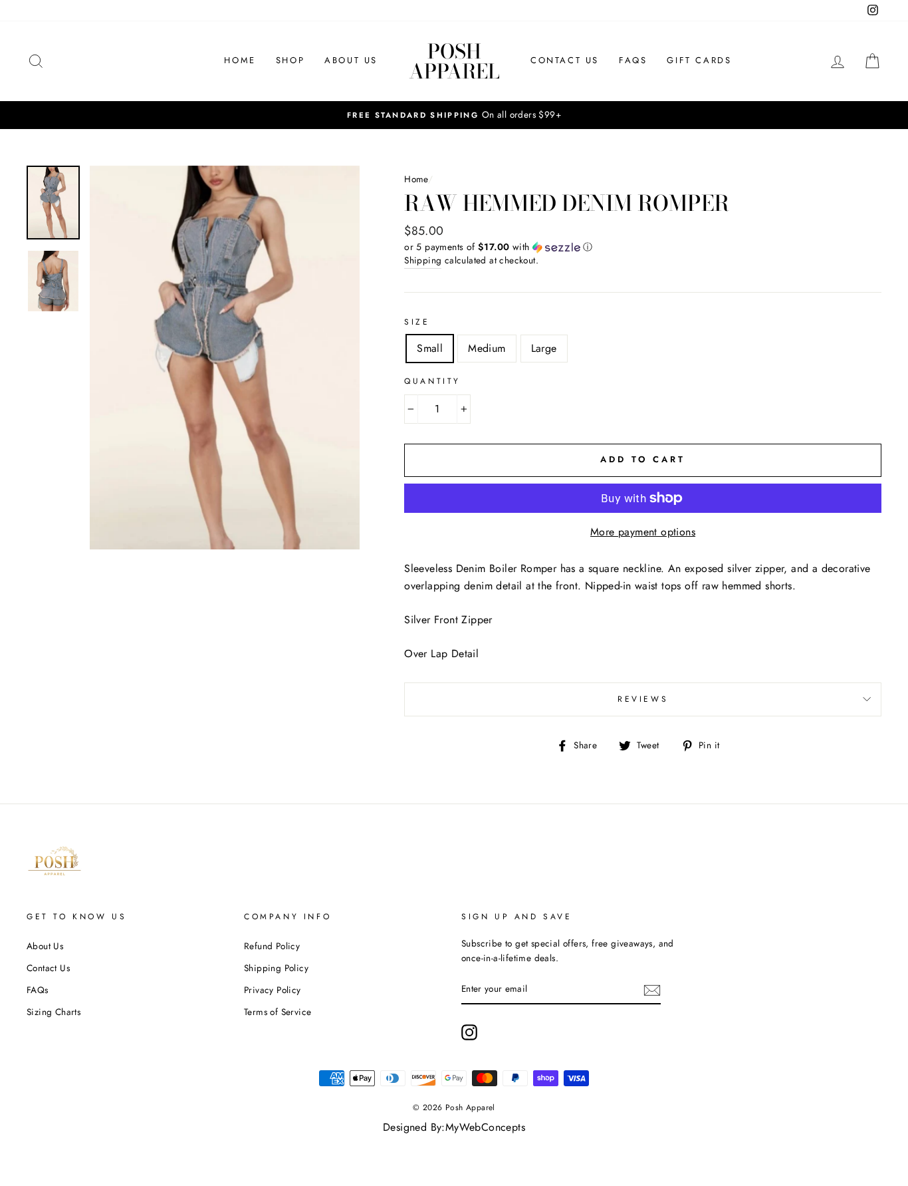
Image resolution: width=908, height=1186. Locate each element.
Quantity (432, 381)
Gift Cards (699, 60)
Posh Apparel (454, 61)
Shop (290, 60)
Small (430, 348)
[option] (454, 115)
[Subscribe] (652, 989)
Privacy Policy (272, 989)
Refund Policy (272, 946)
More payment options (642, 531)
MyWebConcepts (485, 1127)
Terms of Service (277, 1011)
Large (544, 348)
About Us (351, 60)
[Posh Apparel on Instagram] (469, 1032)
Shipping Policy (276, 967)
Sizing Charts (53, 1011)
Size (416, 322)
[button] (642, 246)
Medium (486, 348)
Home (239, 60)
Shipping (422, 260)
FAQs (633, 60)
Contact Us (564, 60)
